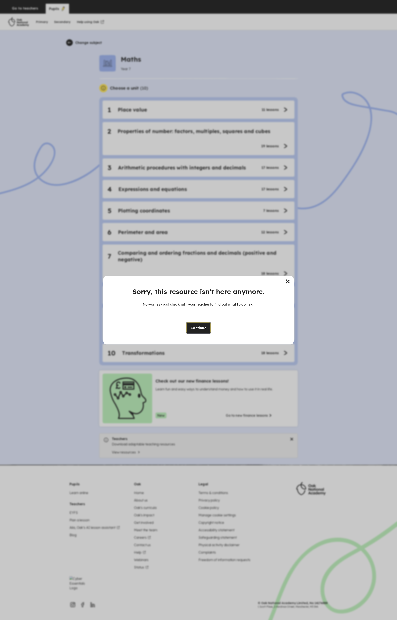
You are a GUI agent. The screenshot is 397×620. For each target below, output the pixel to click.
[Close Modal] (288, 281)
